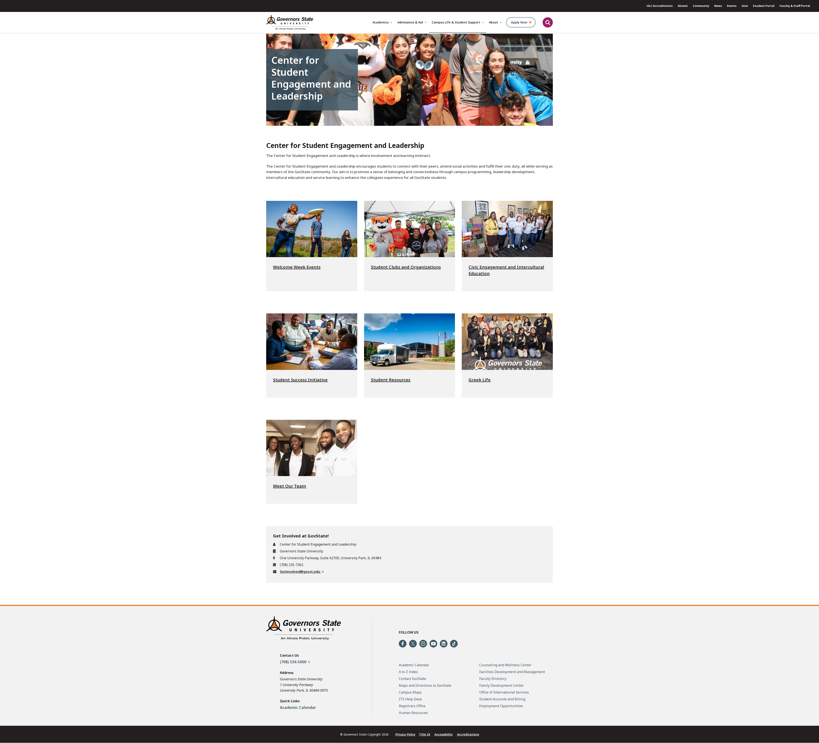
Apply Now (519, 22)
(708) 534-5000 (293, 661)
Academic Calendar (298, 707)
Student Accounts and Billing (502, 699)
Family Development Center (501, 685)
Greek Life (480, 380)
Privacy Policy (405, 734)
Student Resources (390, 380)
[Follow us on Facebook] (403, 643)
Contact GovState (412, 678)
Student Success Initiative (300, 380)
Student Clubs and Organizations (406, 267)
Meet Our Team (289, 486)
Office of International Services (504, 692)
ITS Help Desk (410, 699)
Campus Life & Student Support (456, 22)
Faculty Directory (492, 678)
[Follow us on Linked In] (443, 643)
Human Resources (413, 712)
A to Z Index (408, 671)
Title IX (424, 734)
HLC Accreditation (660, 6)
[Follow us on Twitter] (413, 643)
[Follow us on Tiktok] (454, 643)
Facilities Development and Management (512, 671)
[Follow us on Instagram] (423, 643)
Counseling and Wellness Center (505, 665)
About (493, 22)
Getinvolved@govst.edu (300, 571)
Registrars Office (412, 706)
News (718, 6)
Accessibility (443, 734)
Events (731, 6)
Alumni (683, 6)
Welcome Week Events (297, 267)
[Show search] (548, 22)
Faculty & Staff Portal (795, 6)
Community (701, 6)
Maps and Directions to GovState (425, 685)
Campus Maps (410, 692)
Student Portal (763, 6)
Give (745, 6)
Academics (381, 22)
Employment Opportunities (501, 706)
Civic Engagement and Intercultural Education (506, 270)
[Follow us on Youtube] (433, 643)
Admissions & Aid (410, 22)
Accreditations (468, 734)
